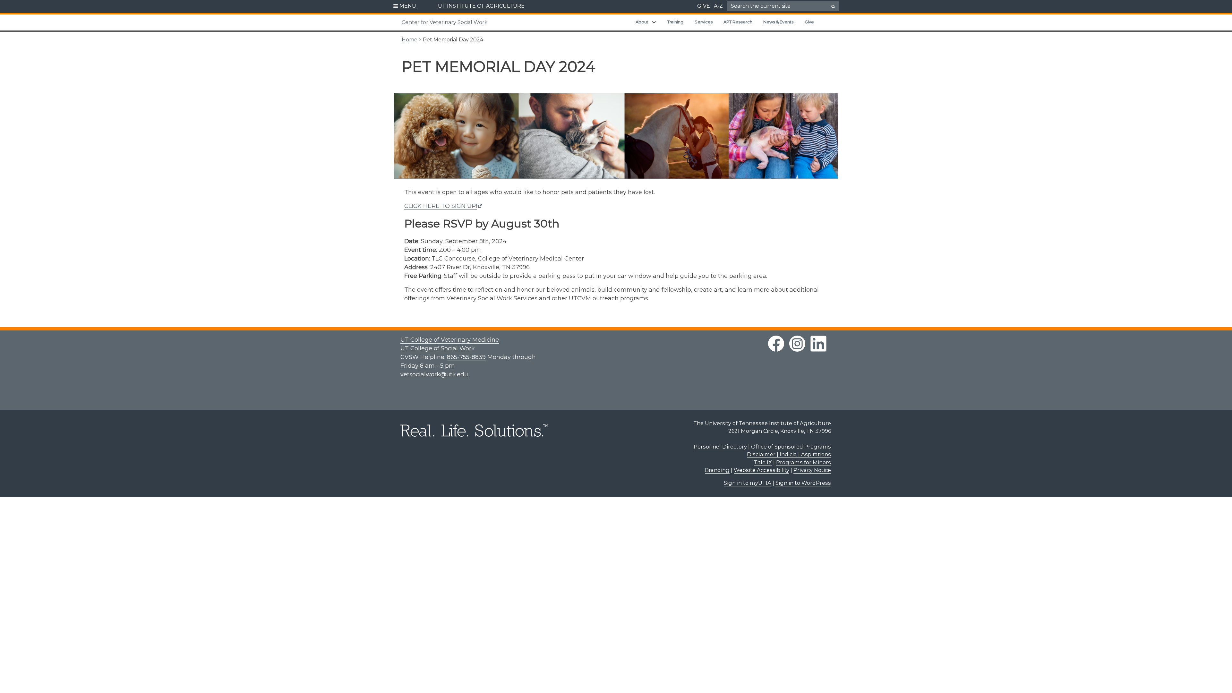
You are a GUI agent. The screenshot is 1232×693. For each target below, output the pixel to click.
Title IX (763, 462)
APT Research (737, 21)
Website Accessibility (761, 470)
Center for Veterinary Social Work (445, 22)
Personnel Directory (720, 446)
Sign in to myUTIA (747, 483)
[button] (404, 6)
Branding (717, 470)
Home (409, 40)
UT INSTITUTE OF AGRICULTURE (481, 6)
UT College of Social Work (437, 348)
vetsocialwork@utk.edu (434, 374)
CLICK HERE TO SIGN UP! (440, 206)
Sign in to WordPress (803, 483)
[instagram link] (797, 344)
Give (809, 21)
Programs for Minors (803, 462)
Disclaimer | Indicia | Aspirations (789, 454)
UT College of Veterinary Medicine (449, 339)
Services (704, 21)
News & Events (778, 21)
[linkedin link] (818, 344)
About (642, 21)
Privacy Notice (812, 470)
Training (675, 21)
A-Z (718, 6)
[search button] (833, 6)
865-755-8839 (466, 357)
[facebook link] (776, 344)
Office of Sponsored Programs (791, 446)
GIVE (703, 6)
